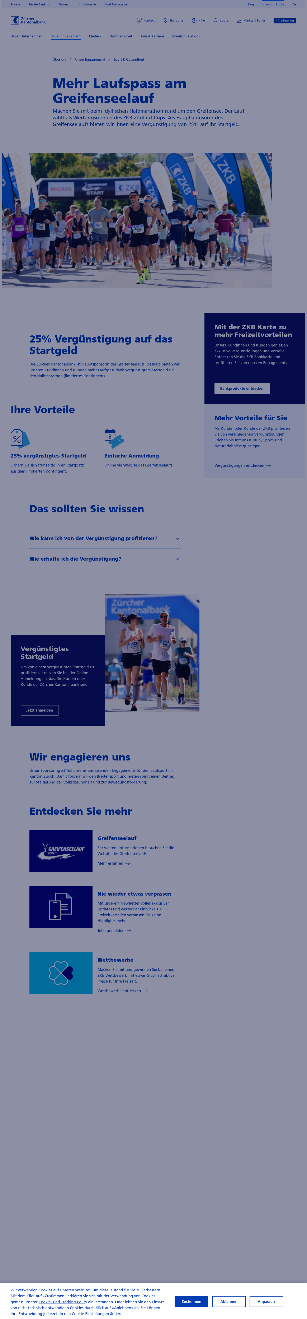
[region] (153, 1301)
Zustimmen (191, 1301)
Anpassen (266, 1301)
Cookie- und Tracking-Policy (63, 1302)
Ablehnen (228, 1301)
